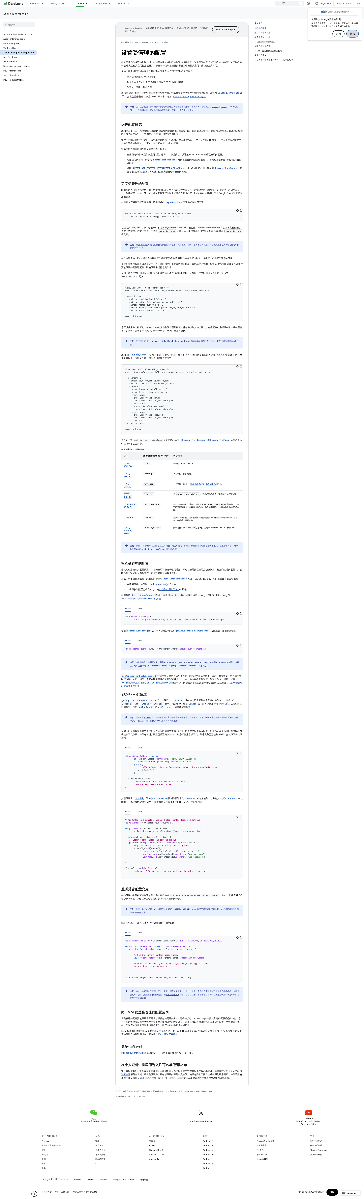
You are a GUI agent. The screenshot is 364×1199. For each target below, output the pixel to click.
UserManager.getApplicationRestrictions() (186, 662)
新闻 (44, 1159)
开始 (352, 33)
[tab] (127, 608)
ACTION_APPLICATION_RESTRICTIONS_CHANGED (157, 168)
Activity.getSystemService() (138, 598)
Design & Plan (57, 3)
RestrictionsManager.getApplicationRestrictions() (175, 666)
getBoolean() (145, 707)
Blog (123, 3)
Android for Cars (156, 1154)
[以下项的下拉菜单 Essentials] (44, 3)
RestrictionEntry (219, 440)
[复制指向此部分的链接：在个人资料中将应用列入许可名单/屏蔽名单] (190, 1065)
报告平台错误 (316, 1141)
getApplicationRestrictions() (193, 630)
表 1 (123, 440)
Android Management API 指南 (189, 96)
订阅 (332, 1192)
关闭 (338, 33)
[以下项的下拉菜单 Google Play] (110, 3)
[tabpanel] (182, 618)
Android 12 (208, 1163)
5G (96, 1163)
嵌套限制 (139, 798)
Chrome (90, 1179)
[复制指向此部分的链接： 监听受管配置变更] (152, 889)
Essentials (35, 3)
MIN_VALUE (195, 484)
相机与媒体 (100, 1154)
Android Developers (129, 42)
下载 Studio (262, 1154)
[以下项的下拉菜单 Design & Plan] (68, 3)
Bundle (178, 700)
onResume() (162, 584)
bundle (220, 354)
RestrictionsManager (216, 107)
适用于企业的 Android (51, 1145)
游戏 (97, 1141)
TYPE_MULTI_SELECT (130, 506)
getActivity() (179, 595)
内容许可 (143, 1091)
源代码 (45, 1154)
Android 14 (208, 1154)
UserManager (222, 662)
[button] (18, 57)
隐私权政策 (100, 1159)
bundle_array (139, 354)
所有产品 (144, 1179)
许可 (56, 1192)
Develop (80, 3)
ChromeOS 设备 (156, 1150)
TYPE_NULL (129, 517)
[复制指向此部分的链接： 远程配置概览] (145, 124)
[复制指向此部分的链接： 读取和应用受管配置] (150, 694)
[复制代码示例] (241, 210)
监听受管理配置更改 (169, 589)
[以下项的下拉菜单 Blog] (129, 3)
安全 (44, 1150)
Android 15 (208, 1150)
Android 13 (208, 1159)
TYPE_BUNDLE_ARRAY (128, 530)
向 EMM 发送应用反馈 (166, 1034)
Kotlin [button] (128, 608)
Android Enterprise (15, 14)
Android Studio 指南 (266, 1141)
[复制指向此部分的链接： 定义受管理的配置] (152, 184)
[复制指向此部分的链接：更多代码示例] (144, 1046)
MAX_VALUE (210, 484)
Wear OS (153, 1145)
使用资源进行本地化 (228, 341)
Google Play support (319, 1150)
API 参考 (260, 1150)
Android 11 (207, 1168)
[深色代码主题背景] (237, 210)
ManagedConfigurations (133, 1052)
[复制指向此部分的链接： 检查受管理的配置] (152, 563)
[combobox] (289, 3)
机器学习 (99, 1145)
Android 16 (208, 1145)
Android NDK (262, 1159)
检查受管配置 (172, 994)
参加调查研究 (316, 1154)
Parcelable (191, 798)
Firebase (103, 1179)
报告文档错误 (316, 1145)
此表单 (143, 1077)
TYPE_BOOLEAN (128, 465)
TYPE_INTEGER (128, 485)
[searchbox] (19, 24)
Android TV (154, 1159)
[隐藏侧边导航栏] (34, 1194)
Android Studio (344, 3)
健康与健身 (100, 1150)
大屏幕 (152, 1141)
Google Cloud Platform (123, 1179)
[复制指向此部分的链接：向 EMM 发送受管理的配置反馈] (171, 1012)
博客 (44, 1163)
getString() (165, 707)
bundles (190, 527)
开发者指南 (261, 1145)
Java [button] (139, 608)
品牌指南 (65, 1192)
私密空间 (125, 1074)
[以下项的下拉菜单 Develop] (88, 3)
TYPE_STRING (127, 475)
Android (45, 1141)
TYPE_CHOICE (127, 495)
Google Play (101, 3)
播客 (44, 1168)
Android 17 (208, 1141)
